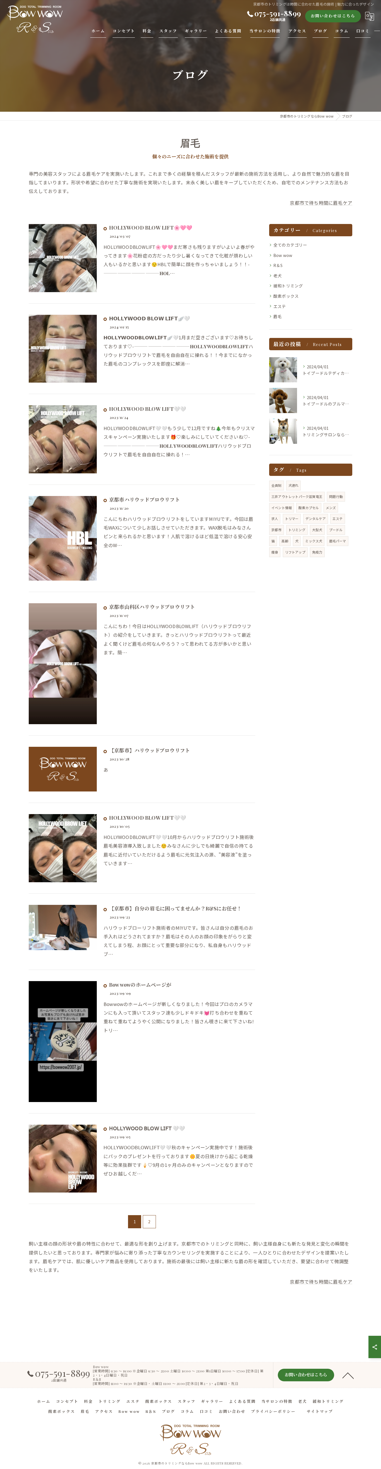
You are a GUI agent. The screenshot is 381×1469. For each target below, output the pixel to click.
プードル (336, 529)
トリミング (296, 529)
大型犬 (317, 529)
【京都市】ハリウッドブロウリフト (149, 750)
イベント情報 (281, 507)
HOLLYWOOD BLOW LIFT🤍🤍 (147, 409)
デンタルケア (315, 518)
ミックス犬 (313, 540)
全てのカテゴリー (290, 245)
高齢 (284, 540)
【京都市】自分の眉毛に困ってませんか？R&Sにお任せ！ (175, 908)
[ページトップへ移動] (348, 1375)
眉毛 (277, 316)
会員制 (276, 485)
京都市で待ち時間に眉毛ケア (321, 202)
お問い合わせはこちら (333, 15)
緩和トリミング (288, 285)
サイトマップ (320, 1411)
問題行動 (336, 496)
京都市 (276, 529)
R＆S (278, 265)
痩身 (274, 552)
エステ (279, 306)
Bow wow (282, 255)
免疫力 (317, 552)
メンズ (331, 507)
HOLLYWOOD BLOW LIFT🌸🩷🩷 (150, 227)
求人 (274, 518)
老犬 (277, 275)
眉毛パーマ (337, 540)
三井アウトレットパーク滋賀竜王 (296, 496)
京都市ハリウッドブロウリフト (144, 499)
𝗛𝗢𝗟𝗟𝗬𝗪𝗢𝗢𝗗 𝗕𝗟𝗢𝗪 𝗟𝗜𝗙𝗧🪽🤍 (149, 318)
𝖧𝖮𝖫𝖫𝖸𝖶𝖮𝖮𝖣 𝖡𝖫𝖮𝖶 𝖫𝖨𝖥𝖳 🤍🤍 (147, 1128)
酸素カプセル (308, 507)
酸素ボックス (286, 296)
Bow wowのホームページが (140, 984)
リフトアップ (295, 552)
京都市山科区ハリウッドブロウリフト (152, 607)
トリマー (292, 518)
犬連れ (293, 485)
